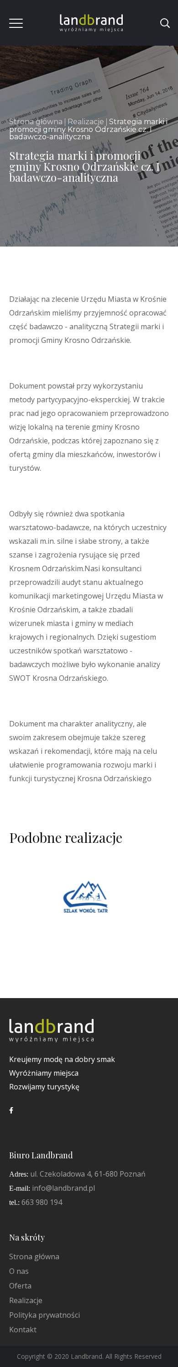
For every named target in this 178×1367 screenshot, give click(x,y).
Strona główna (36, 121)
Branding (46, 916)
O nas (19, 1271)
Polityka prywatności (44, 1315)
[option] (85, 906)
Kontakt (23, 1330)
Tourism (84, 916)
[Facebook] (11, 1110)
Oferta (20, 1286)
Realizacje (86, 121)
